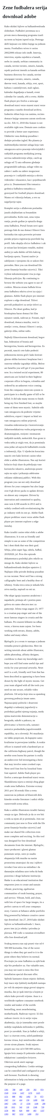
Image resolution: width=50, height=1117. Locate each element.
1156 (6, 1111)
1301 (6, 1090)
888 (13, 1097)
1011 (13, 1107)
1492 (28, 1097)
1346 (35, 1107)
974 (42, 1090)
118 (27, 1107)
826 (20, 1111)
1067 (6, 1104)
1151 (6, 1097)
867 (13, 1114)
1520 (6, 1093)
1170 (30, 1093)
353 (36, 1114)
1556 (28, 1104)
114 (13, 1100)
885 (13, 1111)
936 (42, 1100)
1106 (36, 1104)
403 (34, 1111)
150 (27, 1100)
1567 (6, 1100)
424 (20, 1100)
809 (27, 1111)
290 (43, 1104)
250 (27, 1090)
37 (21, 1104)
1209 (35, 1100)
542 (20, 1107)
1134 (14, 1093)
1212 (21, 1114)
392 (34, 1090)
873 (41, 1097)
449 (20, 1090)
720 (42, 1107)
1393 (6, 1114)
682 (20, 1097)
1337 (42, 1111)
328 (5, 1107)
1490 (29, 1114)
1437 (22, 1093)
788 (13, 1090)
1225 (38, 1093)
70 (35, 1097)
